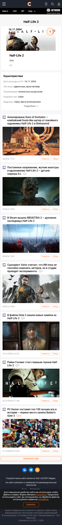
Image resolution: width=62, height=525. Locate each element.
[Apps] (46, 4)
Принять (31, 505)
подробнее (41, 494)
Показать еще (31, 459)
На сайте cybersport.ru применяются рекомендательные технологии (31, 483)
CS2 (15, 11)
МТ (22, 11)
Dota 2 (5, 11)
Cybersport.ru (24, 520)
